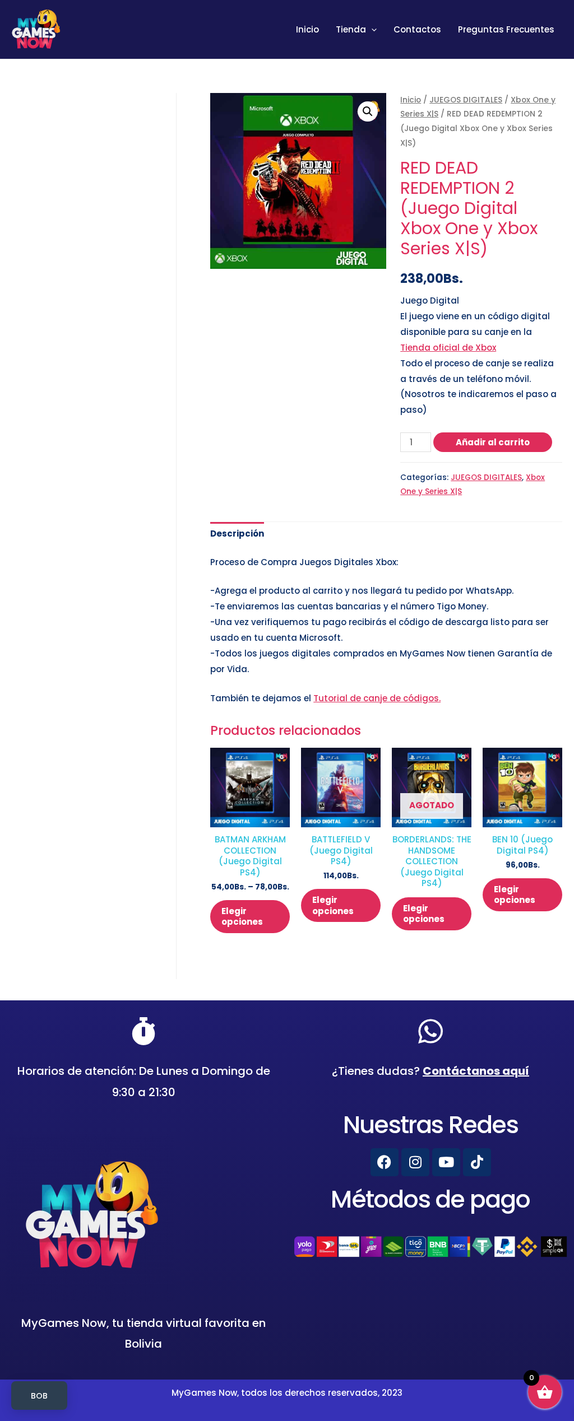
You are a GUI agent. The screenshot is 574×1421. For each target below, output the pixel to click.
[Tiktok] (477, 1162)
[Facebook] (385, 1162)
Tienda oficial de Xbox (448, 347)
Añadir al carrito (493, 442)
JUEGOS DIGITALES (465, 100)
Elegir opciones (242, 916)
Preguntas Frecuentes (506, 29)
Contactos (417, 29)
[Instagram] (415, 1162)
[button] (368, 111)
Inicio (307, 29)
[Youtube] (446, 1162)
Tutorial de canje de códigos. (377, 698)
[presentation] (371, 30)
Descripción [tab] (237, 533)
